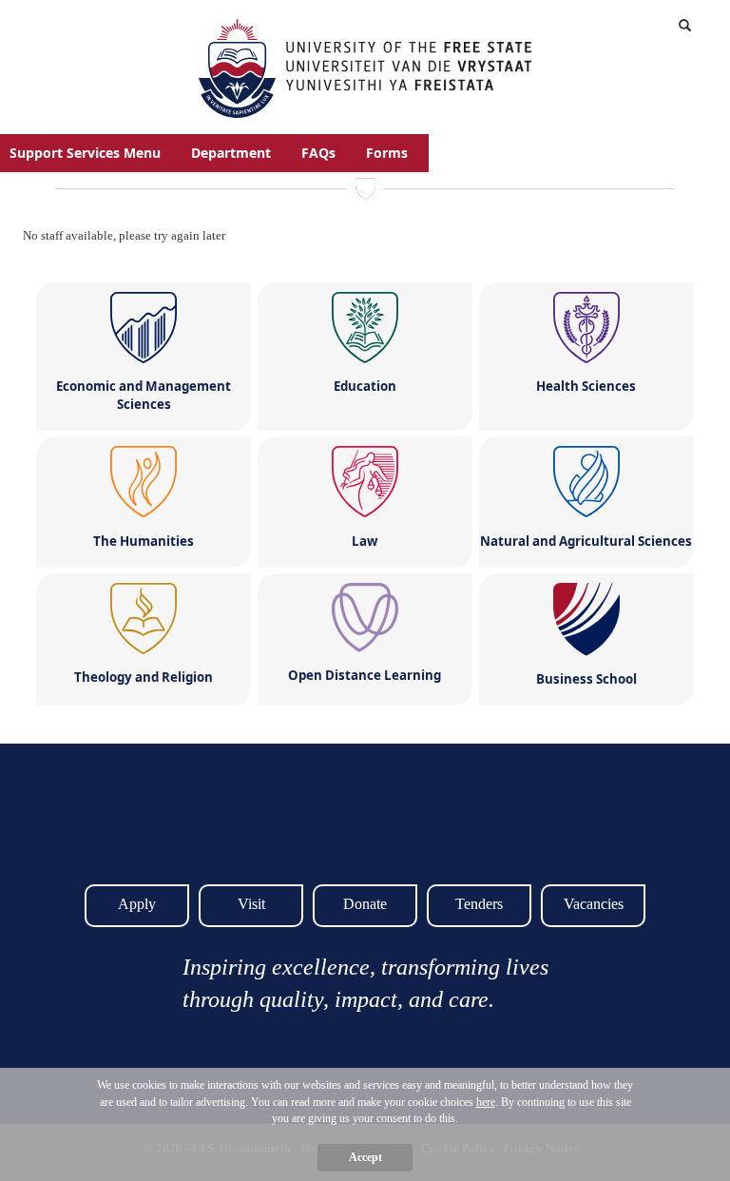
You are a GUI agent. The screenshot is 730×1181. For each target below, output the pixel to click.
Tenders (479, 904)
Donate (365, 904)
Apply (137, 904)
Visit (251, 904)
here (485, 1102)
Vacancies (594, 904)
